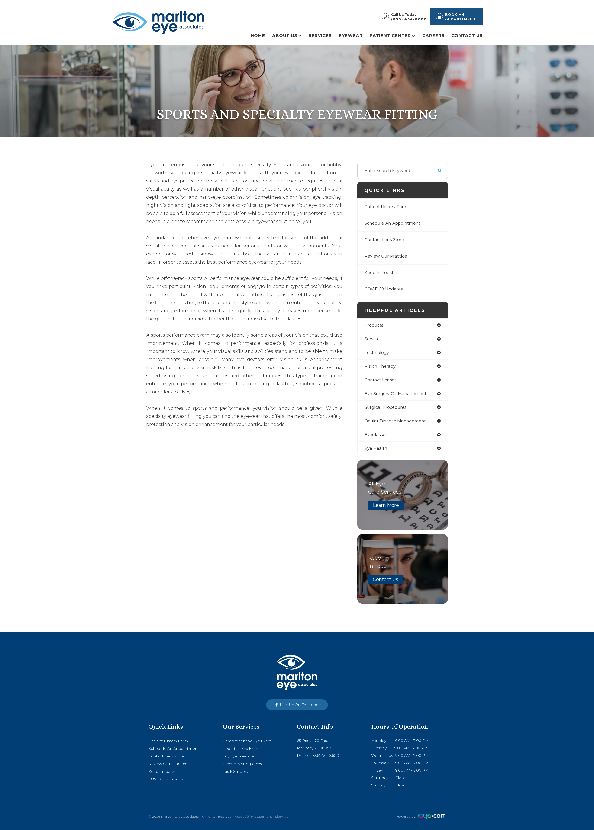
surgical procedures (386, 407)
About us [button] (284, 35)
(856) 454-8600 (409, 19)
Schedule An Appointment (392, 223)
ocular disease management (395, 421)
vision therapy (380, 366)
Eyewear (351, 35)
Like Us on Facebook (300, 705)
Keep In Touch (380, 272)
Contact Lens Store (384, 239)
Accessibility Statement (253, 816)
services (373, 339)
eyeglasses (376, 434)
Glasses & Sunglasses (242, 764)
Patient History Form (386, 206)
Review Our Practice (386, 256)
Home (258, 35)
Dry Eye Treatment (240, 756)
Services (320, 35)
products (374, 325)
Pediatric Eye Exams (242, 748)
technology (377, 352)
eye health (376, 448)
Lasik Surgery (235, 771)
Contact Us (467, 35)
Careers (433, 35)
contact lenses (381, 380)
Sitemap (282, 816)
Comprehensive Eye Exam (247, 741)
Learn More (386, 505)
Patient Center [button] (390, 35)
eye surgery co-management (395, 393)
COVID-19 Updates (384, 289)
